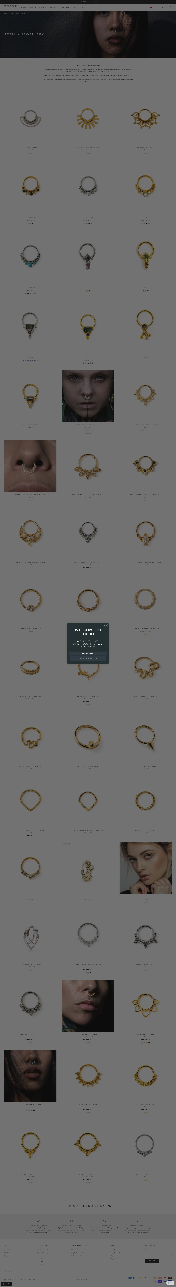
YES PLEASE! (88, 654)
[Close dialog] (106, 625)
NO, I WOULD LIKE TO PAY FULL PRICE (88, 658)
